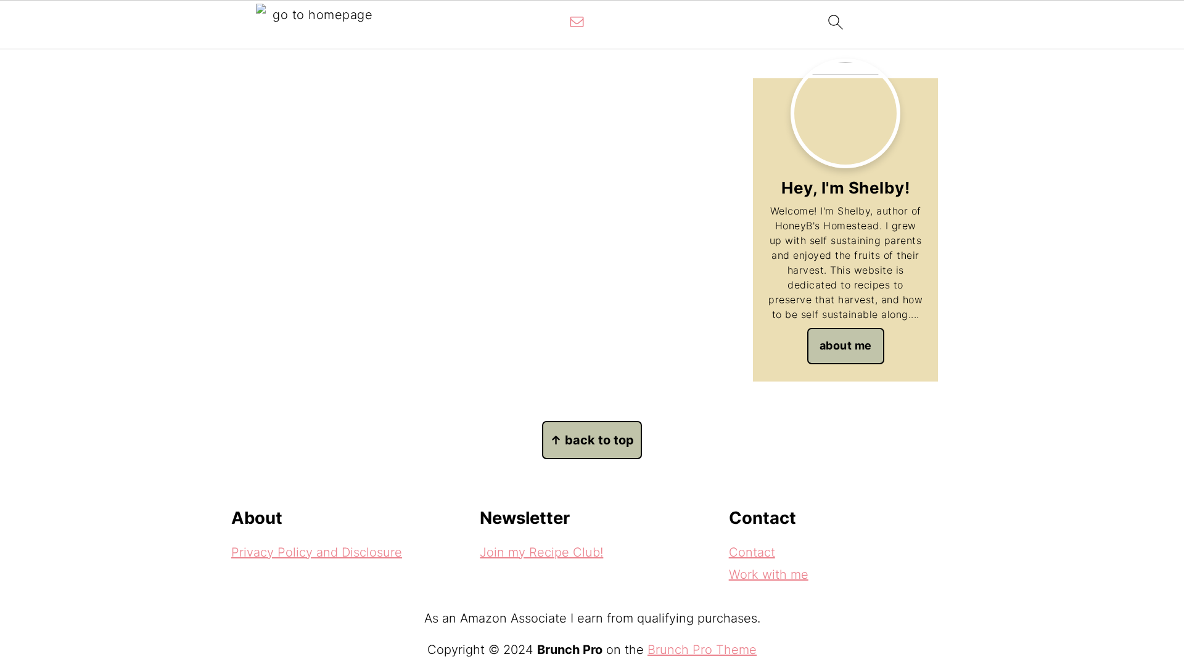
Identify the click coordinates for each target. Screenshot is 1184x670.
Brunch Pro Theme (702, 649)
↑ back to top (592, 440)
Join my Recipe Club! (541, 552)
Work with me (768, 574)
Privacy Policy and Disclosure (316, 552)
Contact (752, 552)
